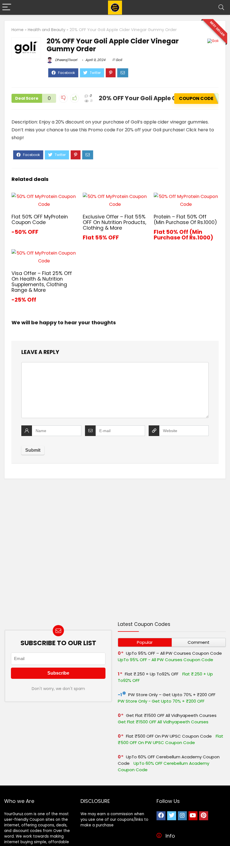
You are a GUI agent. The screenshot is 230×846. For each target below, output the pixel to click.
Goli (119, 59)
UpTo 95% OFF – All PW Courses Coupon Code (174, 653)
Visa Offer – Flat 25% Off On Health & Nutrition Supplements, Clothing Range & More (42, 281)
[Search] (221, 7)
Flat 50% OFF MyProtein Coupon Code (40, 219)
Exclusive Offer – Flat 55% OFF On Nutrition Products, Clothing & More (114, 222)
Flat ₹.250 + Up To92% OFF (151, 674)
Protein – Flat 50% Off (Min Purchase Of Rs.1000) (185, 219)
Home (18, 29)
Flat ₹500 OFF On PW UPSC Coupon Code (169, 736)
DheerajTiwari (65, 59)
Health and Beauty (46, 29)
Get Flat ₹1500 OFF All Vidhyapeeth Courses (171, 715)
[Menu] (6, 7)
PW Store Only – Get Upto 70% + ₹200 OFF (171, 695)
